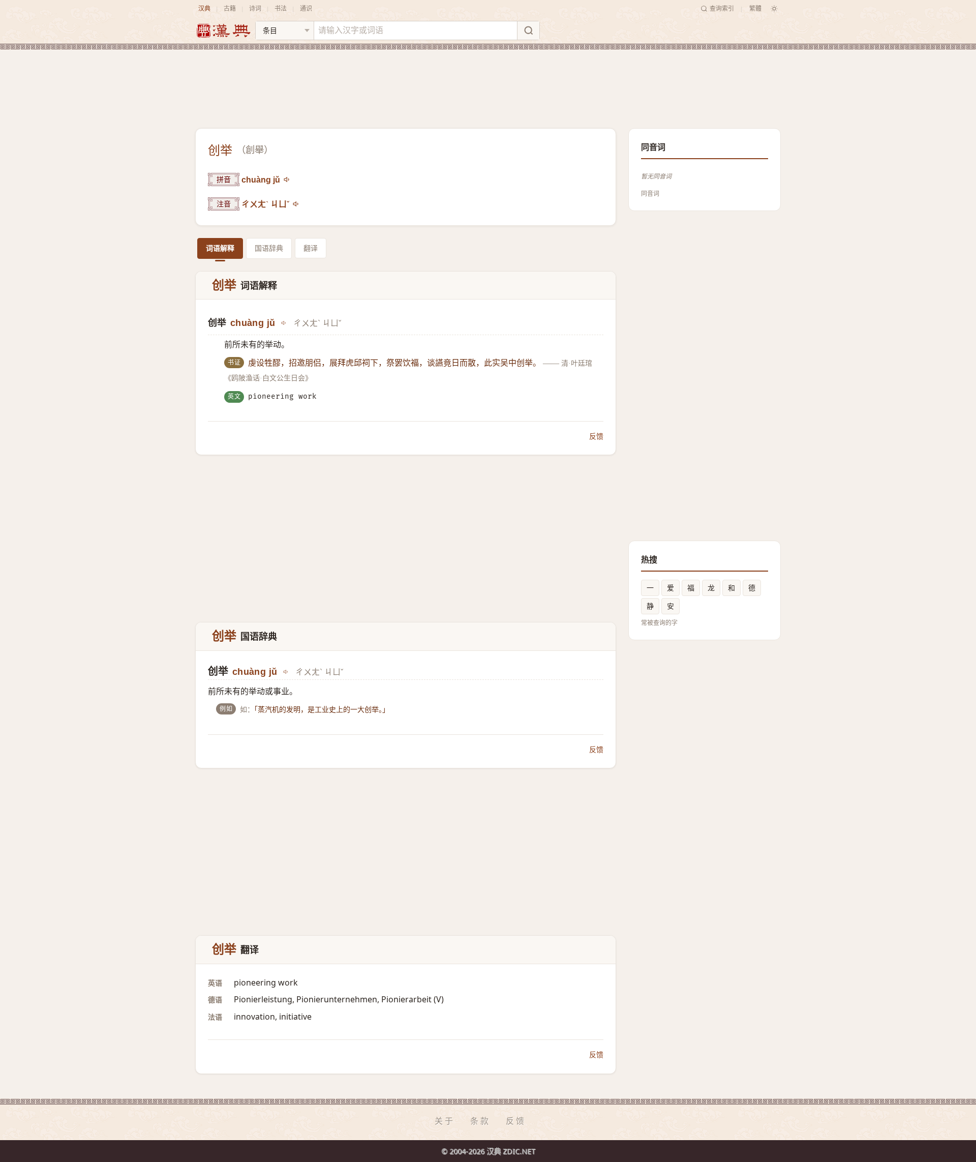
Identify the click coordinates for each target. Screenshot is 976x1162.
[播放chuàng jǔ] (287, 179)
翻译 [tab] (310, 248)
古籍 (230, 8)
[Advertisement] (488, 81)
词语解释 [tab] (220, 248)
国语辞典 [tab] (269, 248)
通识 (306, 8)
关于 (445, 1120)
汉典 (204, 8)
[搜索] (528, 30)
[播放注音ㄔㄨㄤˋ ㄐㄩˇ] (296, 204)
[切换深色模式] (774, 8)
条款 (480, 1120)
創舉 (255, 150)
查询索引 (722, 8)
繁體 (755, 8)
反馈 (596, 436)
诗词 (255, 8)
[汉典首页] (223, 30)
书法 (280, 8)
